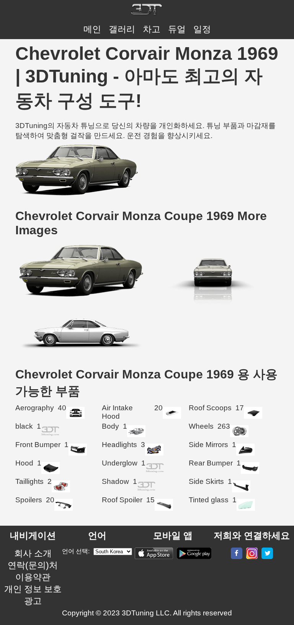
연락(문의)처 (33, 565)
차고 (151, 29)
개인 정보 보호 (33, 589)
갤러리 (122, 29)
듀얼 (177, 29)
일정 (202, 29)
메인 (92, 29)
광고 (33, 601)
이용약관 (33, 577)
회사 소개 (33, 553)
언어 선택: (76, 551)
